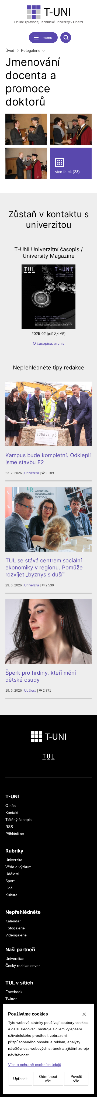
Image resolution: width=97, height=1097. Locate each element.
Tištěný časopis (18, 819)
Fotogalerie (30, 50)
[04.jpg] (26, 163)
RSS (9, 826)
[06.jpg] (26, 129)
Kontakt (11, 812)
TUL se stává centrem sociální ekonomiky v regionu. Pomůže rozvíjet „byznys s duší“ (44, 567)
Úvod (9, 50)
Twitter (11, 999)
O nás (10, 805)
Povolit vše (76, 1078)
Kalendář (13, 921)
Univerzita (31, 473)
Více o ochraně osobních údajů (34, 1064)
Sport (10, 881)
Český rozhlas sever (22, 965)
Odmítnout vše (48, 1078)
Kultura (11, 895)
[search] (65, 37)
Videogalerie (16, 935)
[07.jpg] (71, 129)
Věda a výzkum (18, 867)
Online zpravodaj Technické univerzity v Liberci (48, 22)
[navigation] (43, 37)
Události (30, 690)
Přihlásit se (14, 833)
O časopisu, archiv (48, 343)
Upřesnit (20, 1078)
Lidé (9, 888)
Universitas (14, 958)
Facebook (13, 992)
